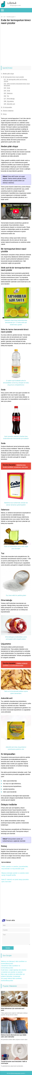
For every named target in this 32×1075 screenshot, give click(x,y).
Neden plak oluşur (7, 73)
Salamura (8, 93)
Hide (10, 68)
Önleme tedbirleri (7, 111)
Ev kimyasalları (6, 107)
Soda (7, 88)
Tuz (6, 96)
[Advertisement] (16, 41)
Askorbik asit (9, 104)
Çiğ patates (9, 101)
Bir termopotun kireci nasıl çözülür (12, 77)
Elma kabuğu (9, 99)
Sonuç (4, 114)
